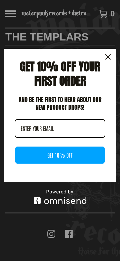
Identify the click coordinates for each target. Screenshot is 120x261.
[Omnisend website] (60, 197)
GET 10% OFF (60, 155)
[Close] (108, 57)
